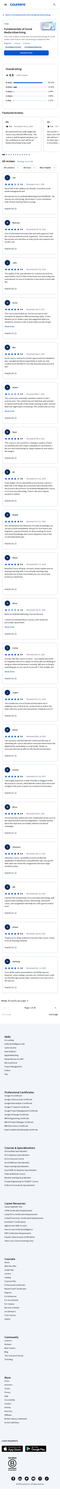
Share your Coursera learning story (19, 1241)
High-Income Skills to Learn (15, 1225)
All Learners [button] (9, 167)
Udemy (7, 1319)
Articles (7, 1407)
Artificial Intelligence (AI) (14, 1044)
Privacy (7, 1392)
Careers (7, 1273)
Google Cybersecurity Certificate (18, 1099)
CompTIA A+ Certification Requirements (21, 1214)
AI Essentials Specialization (15, 1151)
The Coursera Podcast (13, 1355)
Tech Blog (8, 1359)
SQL (6, 1074)
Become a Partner (11, 1307)
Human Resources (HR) (13, 1059)
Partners (8, 1344)
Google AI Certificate (13, 1095)
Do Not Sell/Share (11, 1422)
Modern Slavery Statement (15, 1418)
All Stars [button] (27, 167)
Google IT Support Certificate (16, 1107)
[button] (15, 1000)
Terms (7, 1388)
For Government (11, 1300)
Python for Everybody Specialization (19, 1185)
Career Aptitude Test (13, 1207)
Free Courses (10, 1315)
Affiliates (8, 1415)
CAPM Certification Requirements (18, 1210)
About (6, 1262)
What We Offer (10, 1266)
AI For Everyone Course (14, 1159)
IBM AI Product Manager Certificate (18, 1122)
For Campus (9, 1304)
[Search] (54, 4)
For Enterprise (10, 1296)
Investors (8, 1384)
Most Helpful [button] (45, 167)
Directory (8, 1411)
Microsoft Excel (10, 1063)
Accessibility (9, 1400)
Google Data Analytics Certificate (18, 1103)
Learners (8, 1340)
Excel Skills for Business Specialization (20, 1170)
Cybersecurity (10, 1047)
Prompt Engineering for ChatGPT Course (21, 1181)
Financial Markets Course (14, 1174)
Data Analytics (10, 1051)
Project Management (13, 1066)
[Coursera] (17, 4)
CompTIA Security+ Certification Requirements (23, 1218)
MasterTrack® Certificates (15, 1288)
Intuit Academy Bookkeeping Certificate (21, 1129)
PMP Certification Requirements (17, 1233)
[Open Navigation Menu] (5, 4)
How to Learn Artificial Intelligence (18, 1229)
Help (6, 1396)
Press (6, 1381)
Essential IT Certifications (15, 1222)
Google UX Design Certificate (16, 1114)
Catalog (7, 1277)
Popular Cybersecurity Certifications (19, 1237)
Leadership (9, 1270)
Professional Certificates (14, 1285)
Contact (7, 1403)
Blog (6, 1352)
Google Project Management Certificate (21, 1111)
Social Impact (10, 1311)
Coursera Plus (10, 1281)
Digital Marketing (11, 1055)
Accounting (9, 1040)
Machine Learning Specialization (17, 1177)
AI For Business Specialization (16, 1155)
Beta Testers (9, 1348)
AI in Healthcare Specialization (16, 1162)
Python (7, 1070)
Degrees (8, 1292)
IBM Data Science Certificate (16, 1126)
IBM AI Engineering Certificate (16, 1118)
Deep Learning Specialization (16, 1166)
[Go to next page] (55, 1007)
